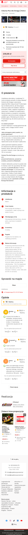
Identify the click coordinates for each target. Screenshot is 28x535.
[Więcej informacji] (17, 38)
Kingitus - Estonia (6, 510)
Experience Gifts (6, 506)
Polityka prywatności (9, 530)
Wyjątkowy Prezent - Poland (9, 505)
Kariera (16, 491)
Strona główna (4, 6)
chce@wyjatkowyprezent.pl (15, 472)
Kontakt (16, 493)
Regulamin (17, 489)
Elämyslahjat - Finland (7, 508)
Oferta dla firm (5, 487)
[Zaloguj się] (14, 2)
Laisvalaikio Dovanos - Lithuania (10, 503)
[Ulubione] (18, 2)
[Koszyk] (21, 2)
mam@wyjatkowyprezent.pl (15, 475)
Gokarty (20, 6)
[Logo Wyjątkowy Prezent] (5, 2)
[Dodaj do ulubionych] (23, 61)
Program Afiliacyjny (7, 489)
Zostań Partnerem (6, 485)
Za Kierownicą (13, 6)
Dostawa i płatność (7, 491)
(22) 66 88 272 (15, 465)
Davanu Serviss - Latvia (8, 501)
